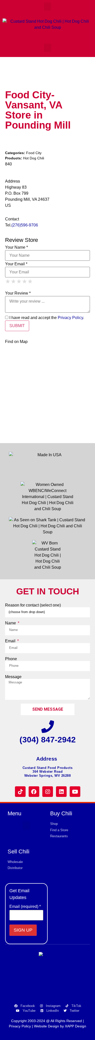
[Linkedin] (61, 791)
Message (13, 677)
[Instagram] (47, 791)
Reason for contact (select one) (33, 605)
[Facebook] (34, 791)
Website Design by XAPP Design (60, 1026)
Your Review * (18, 293)
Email (10, 641)
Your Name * (16, 247)
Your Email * (16, 264)
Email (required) (25, 907)
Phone (11, 659)
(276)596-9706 (24, 225)
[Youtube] (75, 791)
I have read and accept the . (46, 318)
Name (11, 623)
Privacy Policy (70, 317)
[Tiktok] (20, 791)
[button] (47, 7)
